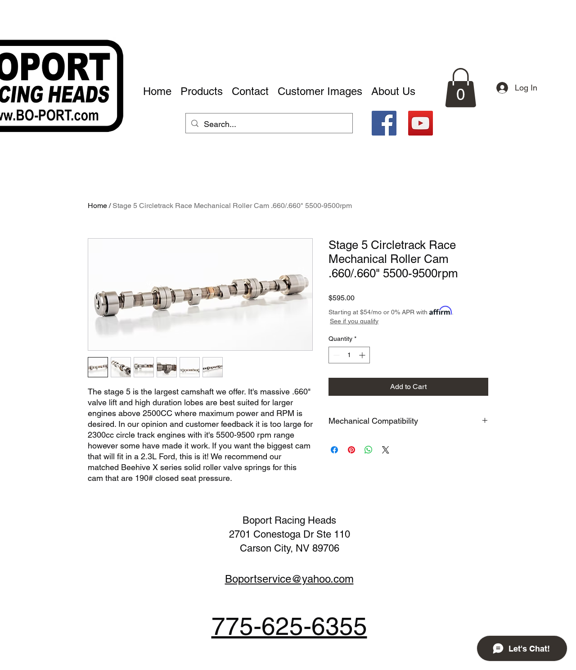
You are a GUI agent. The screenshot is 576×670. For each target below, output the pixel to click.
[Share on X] (385, 449)
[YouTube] (420, 123)
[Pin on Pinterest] (351, 449)
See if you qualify (354, 321)
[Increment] (363, 355)
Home (97, 205)
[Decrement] (335, 355)
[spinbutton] (349, 355)
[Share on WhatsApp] (368, 449)
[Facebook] (384, 123)
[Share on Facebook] (334, 449)
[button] (460, 87)
